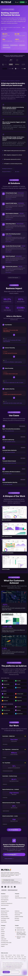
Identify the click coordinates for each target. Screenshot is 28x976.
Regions (2, 946)
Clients (2, 929)
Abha (13, 956)
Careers (2, 933)
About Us (3, 927)
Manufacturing (4, 914)
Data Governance (4, 905)
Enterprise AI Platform (6, 171)
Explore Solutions (9, 858)
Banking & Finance (5, 911)
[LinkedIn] (5, 887)
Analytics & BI (4, 901)
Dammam (10, 955)
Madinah (2, 956)
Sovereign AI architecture (7, 168)
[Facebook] (2, 887)
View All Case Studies (13, 829)
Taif (15, 956)
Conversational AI (5, 896)
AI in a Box (17, 171)
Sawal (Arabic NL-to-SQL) (20, 897)
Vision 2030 (3, 938)
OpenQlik (17, 896)
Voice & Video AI (4, 897)
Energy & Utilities (4, 916)
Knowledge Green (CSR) (6, 942)
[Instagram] (8, 887)
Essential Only (15, 972)
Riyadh (2, 955)
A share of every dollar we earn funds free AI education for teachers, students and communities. (11, 881)
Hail (22, 956)
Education (17, 918)
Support (2, 937)
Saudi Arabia (4, 922)
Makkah (22, 955)
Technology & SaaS (5, 918)
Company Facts (4, 944)
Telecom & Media (18, 912)
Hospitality (17, 920)
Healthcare (17, 911)
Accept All (6, 972)
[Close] (24, 961)
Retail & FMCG (4, 912)
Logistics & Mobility (19, 916)
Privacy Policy (8, 966)
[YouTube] (15, 887)
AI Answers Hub (4, 940)
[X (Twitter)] (11, 887)
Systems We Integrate (13, 277)
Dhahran (18, 955)
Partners (3, 931)
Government (17, 914)
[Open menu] (26, 2)
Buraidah (18, 956)
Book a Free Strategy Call (10, 854)
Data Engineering (4, 899)
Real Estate (3, 920)
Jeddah (6, 955)
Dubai (25, 956)
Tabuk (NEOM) (8, 956)
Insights (2, 935)
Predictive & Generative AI (6, 903)
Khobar (14, 955)
